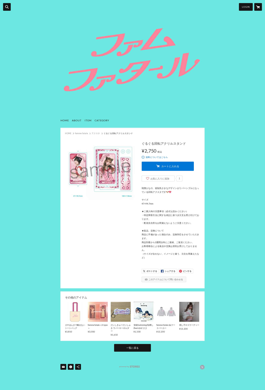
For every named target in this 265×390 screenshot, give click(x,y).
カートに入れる (170, 166)
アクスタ (96, 133)
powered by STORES (129, 366)
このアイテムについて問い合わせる (166, 279)
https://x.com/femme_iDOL (202, 367)
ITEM (88, 120)
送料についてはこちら (157, 157)
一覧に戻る (132, 347)
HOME (64, 120)
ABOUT (77, 120)
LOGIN (246, 7)
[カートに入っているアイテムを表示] (258, 7)
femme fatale (81, 133)
